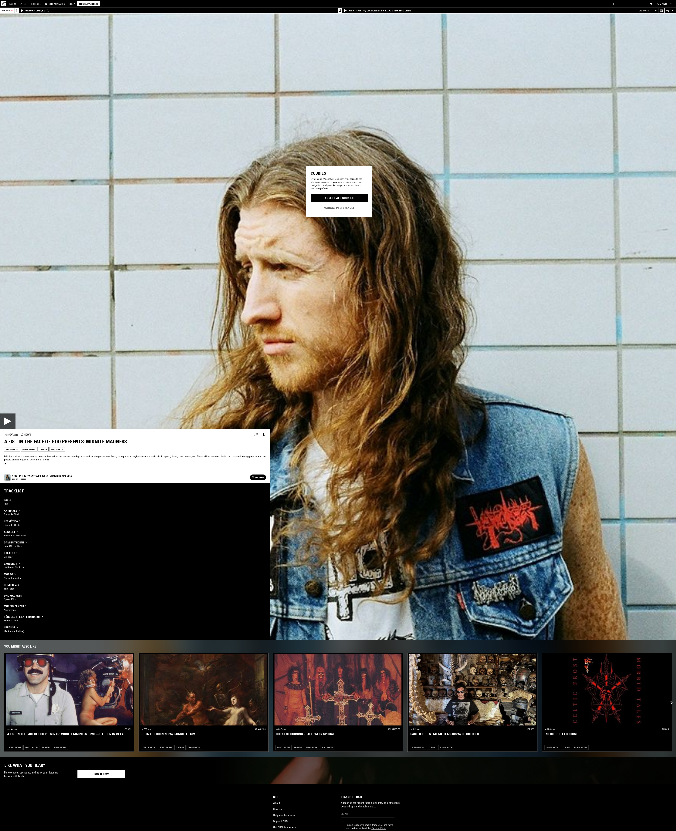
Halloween (327, 747)
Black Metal (57, 449)
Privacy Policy (378, 828)
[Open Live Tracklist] (667, 11)
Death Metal (28, 449)
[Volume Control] (673, 11)
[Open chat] (651, 3)
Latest (23, 3)
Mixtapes (55, 3)
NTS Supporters (88, 3)
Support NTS (280, 821)
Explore (36, 3)
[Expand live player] (656, 11)
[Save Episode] (265, 434)
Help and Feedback (284, 815)
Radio (12, 3)
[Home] (3, 3)
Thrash (43, 449)
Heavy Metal (12, 449)
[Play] (7, 421)
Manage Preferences (339, 207)
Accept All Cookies (339, 198)
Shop (72, 3)
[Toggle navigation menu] (672, 3)
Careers (277, 809)
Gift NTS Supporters (284, 827)
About (276, 803)
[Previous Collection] (669, 698)
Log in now (101, 774)
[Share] (256, 434)
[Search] (613, 4)
